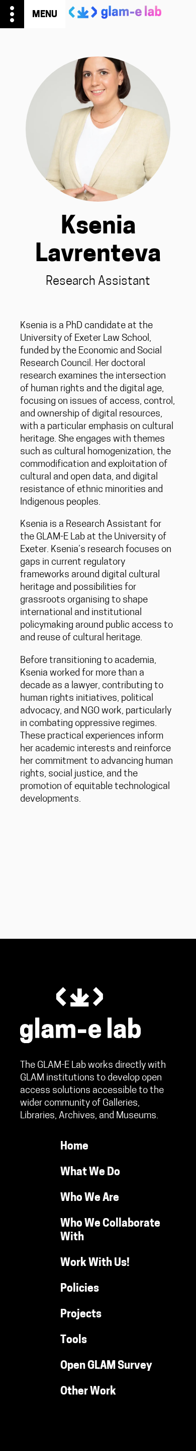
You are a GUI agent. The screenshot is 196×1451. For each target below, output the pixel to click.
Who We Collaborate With (110, 1231)
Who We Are (89, 1198)
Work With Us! (95, 1263)
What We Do (90, 1172)
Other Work (88, 1391)
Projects (81, 1314)
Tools (73, 1340)
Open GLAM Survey (106, 1366)
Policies (79, 1289)
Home (74, 1146)
